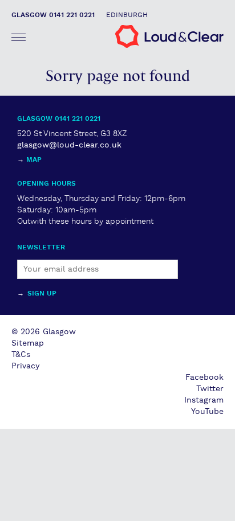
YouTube (207, 412)
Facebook (204, 377)
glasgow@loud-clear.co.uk (69, 145)
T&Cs (20, 355)
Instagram (204, 400)
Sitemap (27, 343)
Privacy (25, 366)
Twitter (210, 389)
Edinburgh (127, 15)
